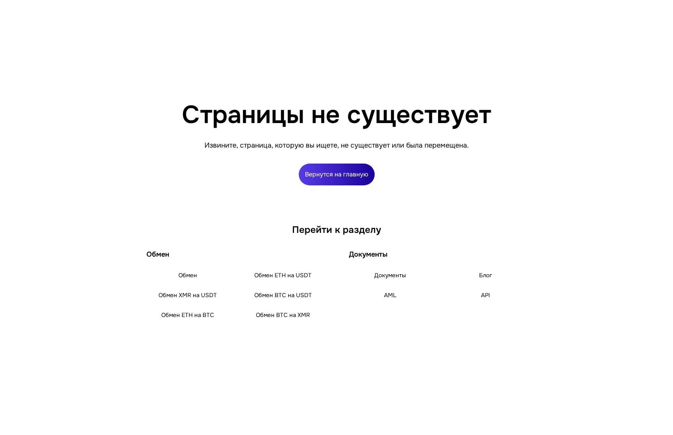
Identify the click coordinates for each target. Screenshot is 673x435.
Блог (485, 275)
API (485, 295)
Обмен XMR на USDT (188, 295)
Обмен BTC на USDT (283, 295)
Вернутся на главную (336, 174)
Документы (390, 275)
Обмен (187, 275)
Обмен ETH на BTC (187, 315)
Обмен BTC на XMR (283, 315)
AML (390, 295)
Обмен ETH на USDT (283, 275)
